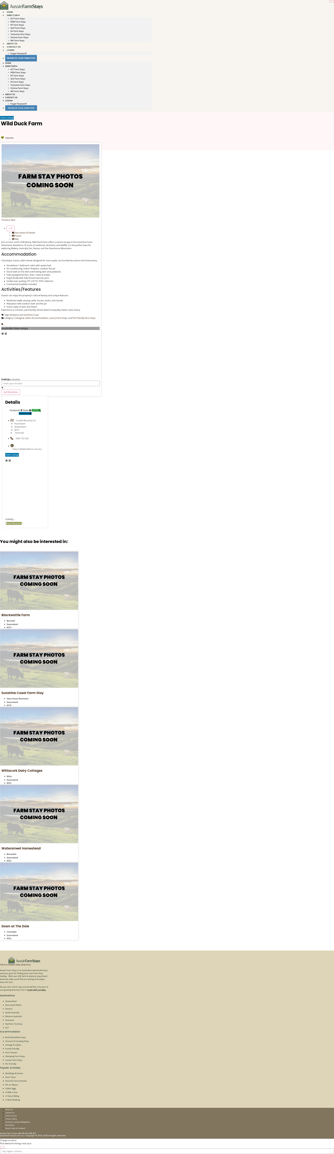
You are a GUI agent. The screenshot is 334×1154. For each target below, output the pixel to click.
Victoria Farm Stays (19, 37)
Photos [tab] (17, 235)
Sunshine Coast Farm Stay (22, 693)
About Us (10, 94)
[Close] (332, 1)
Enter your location (10, 379)
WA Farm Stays (17, 91)
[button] (6, 219)
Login (10, 50)
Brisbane (14, 314)
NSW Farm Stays (18, 21)
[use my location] (50, 387)
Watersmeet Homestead (21, 848)
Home (8, 63)
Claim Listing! (6, 117)
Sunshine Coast (31, 314)
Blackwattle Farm (15, 615)
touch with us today (36, 989)
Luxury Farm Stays (58, 318)
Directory (13, 15)
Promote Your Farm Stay (21, 58)
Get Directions (11, 392)
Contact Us (11, 97)
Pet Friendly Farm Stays (84, 318)
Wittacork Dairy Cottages (21, 770)
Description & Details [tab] (24, 232)
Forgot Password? (18, 53)
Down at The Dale (15, 926)
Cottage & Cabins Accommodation (31, 318)
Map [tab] (16, 239)
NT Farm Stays (17, 24)
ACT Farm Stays (17, 18)
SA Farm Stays (17, 31)
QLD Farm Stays (17, 28)
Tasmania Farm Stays (20, 34)
